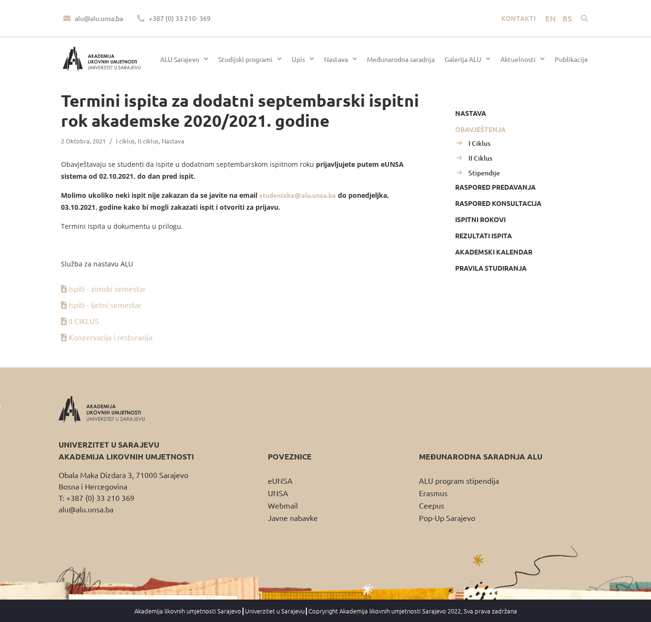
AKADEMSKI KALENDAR (493, 251)
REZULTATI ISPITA (483, 235)
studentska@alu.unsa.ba (297, 195)
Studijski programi (245, 59)
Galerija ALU (463, 59)
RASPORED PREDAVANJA (495, 187)
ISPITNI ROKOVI (480, 219)
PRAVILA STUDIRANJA (491, 268)
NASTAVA (470, 113)
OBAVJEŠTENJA (480, 129)
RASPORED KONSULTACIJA (498, 203)
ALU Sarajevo (179, 59)
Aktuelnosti (518, 59)
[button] (584, 18)
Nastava (336, 59)
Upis (298, 59)
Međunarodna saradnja (401, 59)
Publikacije (571, 59)
